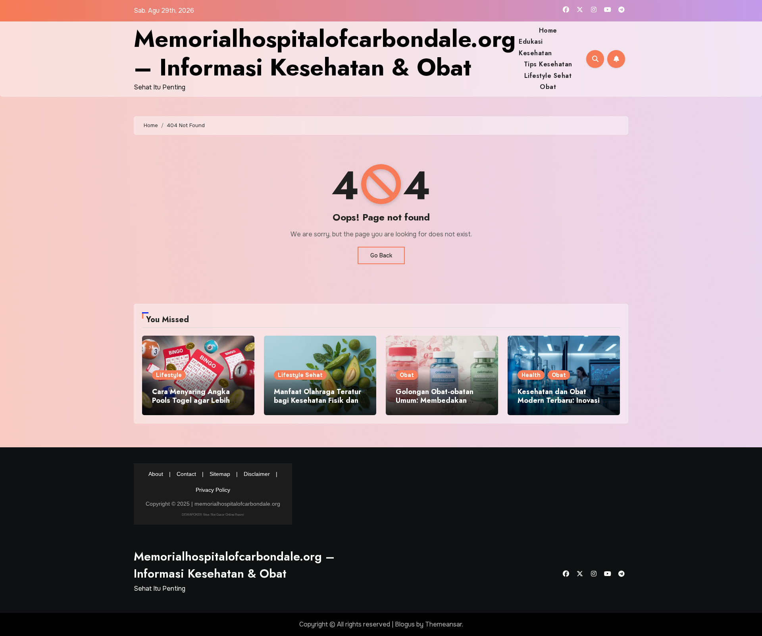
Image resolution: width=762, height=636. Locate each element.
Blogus (405, 624)
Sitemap (220, 474)
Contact (186, 474)
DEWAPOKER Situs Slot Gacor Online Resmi (213, 514)
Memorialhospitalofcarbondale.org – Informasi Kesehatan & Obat (325, 53)
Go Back (381, 255)
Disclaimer (257, 474)
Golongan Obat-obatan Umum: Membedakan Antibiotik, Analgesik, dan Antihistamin (441, 405)
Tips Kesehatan (548, 64)
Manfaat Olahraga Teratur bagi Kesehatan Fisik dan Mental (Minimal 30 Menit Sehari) (317, 405)
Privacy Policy (213, 490)
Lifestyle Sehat (548, 75)
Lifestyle (169, 375)
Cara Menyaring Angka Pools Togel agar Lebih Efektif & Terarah (191, 400)
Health (531, 375)
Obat (548, 86)
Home (548, 30)
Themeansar (443, 624)
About (155, 474)
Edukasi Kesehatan (535, 47)
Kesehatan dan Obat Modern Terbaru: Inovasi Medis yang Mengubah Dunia (559, 405)
